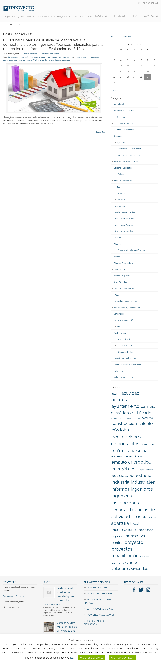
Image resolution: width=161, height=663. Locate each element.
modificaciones (124, 529)
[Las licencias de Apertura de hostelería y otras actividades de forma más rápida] (49, 592)
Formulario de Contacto (13, 596)
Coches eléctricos (124, 346)
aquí (71, 657)
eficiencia (138, 450)
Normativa (118, 244)
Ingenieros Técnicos (65, 57)
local (134, 523)
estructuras (122, 475)
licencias (120, 509)
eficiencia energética (126, 456)
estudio (143, 475)
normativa (135, 535)
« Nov (115, 90)
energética (139, 462)
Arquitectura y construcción (129, 149)
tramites (115, 563)
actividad (130, 393)
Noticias (117, 257)
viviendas (139, 568)
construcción (124, 423)
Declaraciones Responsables (127, 155)
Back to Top (100, 132)
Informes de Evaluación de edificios (43, 57)
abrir (115, 393)
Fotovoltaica (122, 200)
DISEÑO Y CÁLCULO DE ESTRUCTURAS (96, 622)
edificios (118, 450)
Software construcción (124, 320)
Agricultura (121, 142)
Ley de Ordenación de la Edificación (17, 60)
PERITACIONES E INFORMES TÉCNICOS (97, 601)
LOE (34, 60)
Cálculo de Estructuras (124, 123)
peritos (117, 543)
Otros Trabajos (120, 282)
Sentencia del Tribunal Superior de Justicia (53, 60)
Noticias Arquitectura (123, 263)
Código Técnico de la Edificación (131, 250)
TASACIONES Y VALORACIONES (100, 615)
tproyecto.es (19, 8)
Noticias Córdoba (121, 269)
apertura (120, 399)
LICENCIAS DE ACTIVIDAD (98, 587)
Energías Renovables (123, 181)
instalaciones (125, 502)
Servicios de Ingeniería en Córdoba (129, 308)
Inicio (5, 25)
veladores (120, 568)
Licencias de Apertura (123, 225)
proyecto (134, 542)
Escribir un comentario (50, 54)
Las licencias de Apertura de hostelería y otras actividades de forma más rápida (59, 596)
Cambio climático (124, 339)
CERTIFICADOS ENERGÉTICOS (100, 609)
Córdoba (120, 174)
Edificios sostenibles (125, 352)
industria (120, 482)
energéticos (123, 468)
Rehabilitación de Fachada (125, 301)
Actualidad (119, 104)
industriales (143, 482)
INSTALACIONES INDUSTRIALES (101, 594)
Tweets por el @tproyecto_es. (123, 36)
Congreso (118, 136)
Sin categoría (120, 314)
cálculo (145, 423)
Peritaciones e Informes (124, 288)
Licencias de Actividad (124, 219)
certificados (142, 412)
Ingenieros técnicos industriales (86, 57)
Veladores (118, 371)
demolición (148, 444)
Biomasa (120, 187)
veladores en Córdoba (123, 377)
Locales (117, 238)
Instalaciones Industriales (125, 212)
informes (120, 489)
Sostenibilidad (120, 333)
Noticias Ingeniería (30, 54)
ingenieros (142, 489)
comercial (147, 418)
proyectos (121, 549)
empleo (119, 462)
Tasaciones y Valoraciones (125, 358)
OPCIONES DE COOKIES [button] (91, 658)
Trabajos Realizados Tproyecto (127, 365)
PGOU (116, 295)
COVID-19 (121, 117)
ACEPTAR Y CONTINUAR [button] (122, 658)
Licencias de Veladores (124, 231)
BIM (118, 327)
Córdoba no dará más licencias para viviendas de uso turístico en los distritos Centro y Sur (60, 631)
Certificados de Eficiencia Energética (125, 418)
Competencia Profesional (18, 57)
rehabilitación (125, 555)
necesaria (146, 530)
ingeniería (121, 495)
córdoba (120, 430)
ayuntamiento (125, 406)
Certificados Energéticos (124, 130)
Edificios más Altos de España (127, 161)
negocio (117, 536)
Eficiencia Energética (123, 168)
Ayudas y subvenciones (124, 111)
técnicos (129, 562)
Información (119, 206)
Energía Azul (122, 193)
